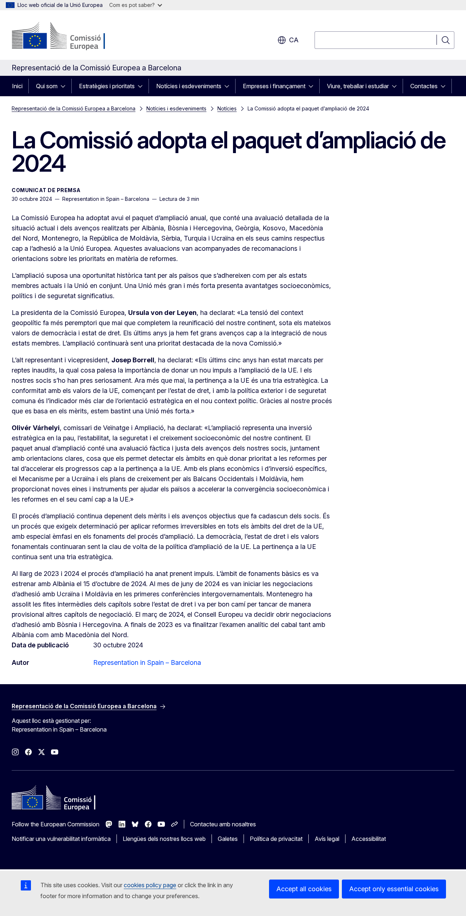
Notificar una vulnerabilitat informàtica (61, 838)
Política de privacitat (276, 838)
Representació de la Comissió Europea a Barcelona (73, 108)
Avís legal (327, 838)
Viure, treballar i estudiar (358, 86)
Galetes (228, 838)
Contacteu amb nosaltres (223, 824)
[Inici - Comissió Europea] (70, 36)
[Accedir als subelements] (65, 86)
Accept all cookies (304, 889)
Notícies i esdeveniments (188, 86)
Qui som (47, 86)
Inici (17, 86)
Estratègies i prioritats (107, 86)
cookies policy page (150, 885)
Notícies (227, 108)
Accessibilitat (368, 838)
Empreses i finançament (274, 86)
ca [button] (294, 40)
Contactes (424, 86)
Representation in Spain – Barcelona (147, 662)
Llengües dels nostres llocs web (164, 838)
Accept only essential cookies (394, 889)
